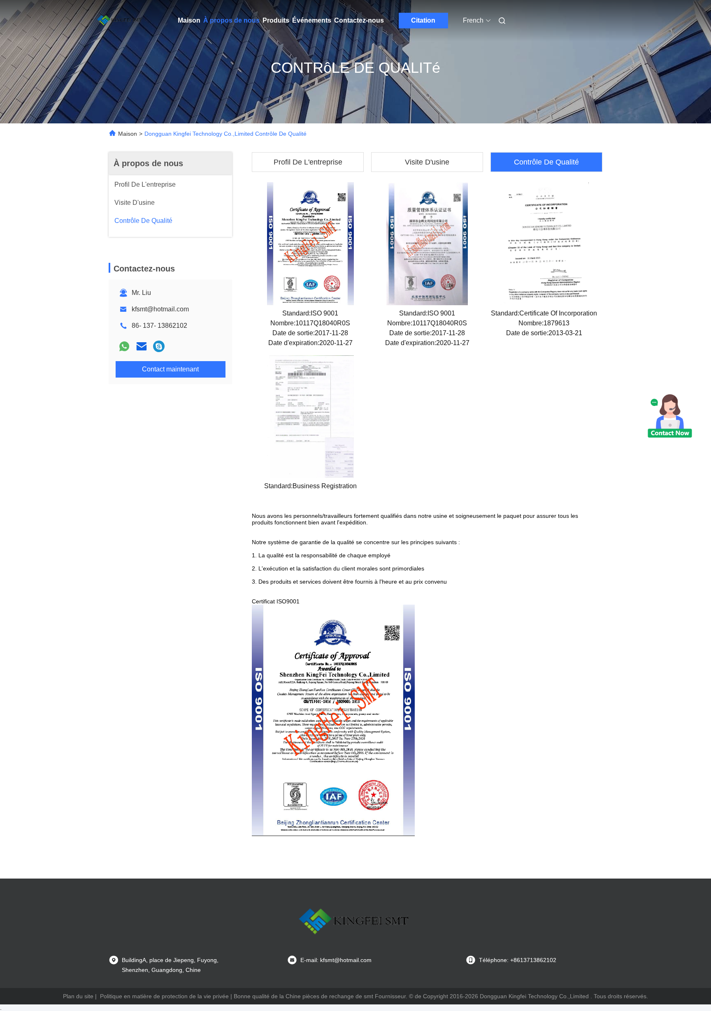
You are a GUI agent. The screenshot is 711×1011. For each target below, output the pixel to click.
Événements (311, 20)
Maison (189, 20)
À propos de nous (231, 20)
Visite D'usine (427, 162)
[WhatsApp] (124, 346)
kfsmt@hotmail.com (160, 309)
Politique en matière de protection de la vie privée (164, 996)
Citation (423, 20)
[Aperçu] (120, 20)
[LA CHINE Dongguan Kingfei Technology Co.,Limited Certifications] (310, 243)
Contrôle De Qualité (546, 162)
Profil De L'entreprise (308, 162)
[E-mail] (141, 346)
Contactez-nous (359, 20)
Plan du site (78, 996)
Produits (276, 20)
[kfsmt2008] (158, 346)
